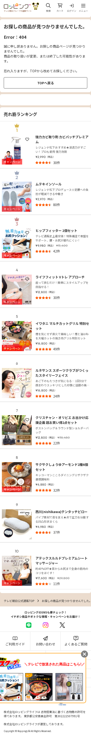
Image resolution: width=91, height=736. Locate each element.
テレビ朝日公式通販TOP (19, 601)
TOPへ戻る (45, 82)
